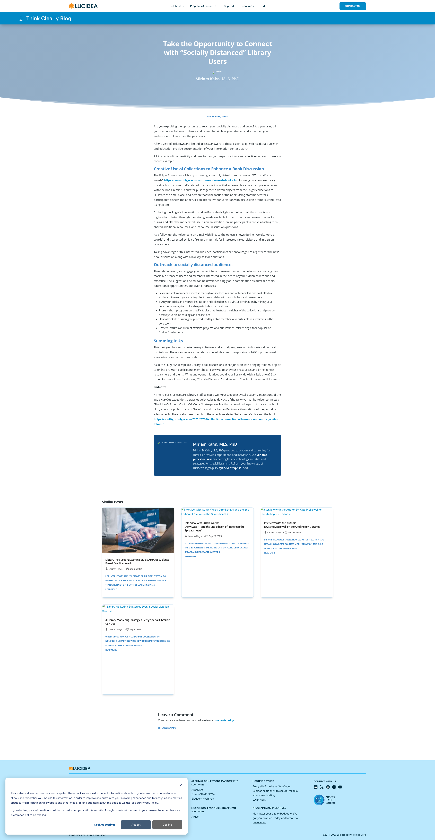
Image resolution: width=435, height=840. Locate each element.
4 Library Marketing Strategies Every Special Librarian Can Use (137, 622)
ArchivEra (197, 789)
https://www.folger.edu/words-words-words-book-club (201, 180)
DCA (103, 834)
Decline (167, 824)
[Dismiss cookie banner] (180, 785)
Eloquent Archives (203, 798)
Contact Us (352, 6)
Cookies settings (104, 824)
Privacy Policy (76, 834)
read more (111, 589)
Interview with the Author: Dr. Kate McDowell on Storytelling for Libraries (292, 525)
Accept (136, 824)
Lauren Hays (116, 569)
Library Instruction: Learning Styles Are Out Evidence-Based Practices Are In (137, 561)
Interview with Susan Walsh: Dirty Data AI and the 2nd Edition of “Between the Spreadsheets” (215, 526)
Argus (195, 816)
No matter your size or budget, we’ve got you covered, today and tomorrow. (276, 818)
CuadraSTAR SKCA (203, 794)
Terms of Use (92, 834)
